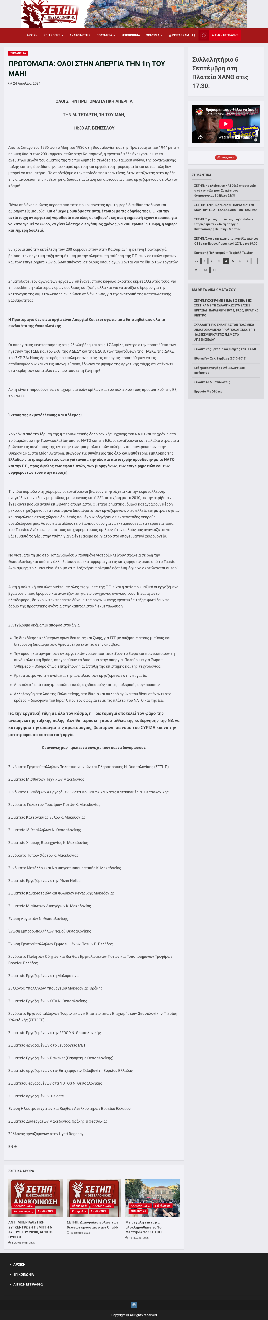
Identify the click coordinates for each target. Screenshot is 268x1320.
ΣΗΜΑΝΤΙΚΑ (18, 53)
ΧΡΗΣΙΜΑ (152, 35)
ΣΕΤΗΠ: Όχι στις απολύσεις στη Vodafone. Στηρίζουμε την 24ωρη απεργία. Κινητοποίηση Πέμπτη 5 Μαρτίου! (224, 224)
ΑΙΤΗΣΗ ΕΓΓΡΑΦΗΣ (225, 35)
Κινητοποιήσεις (23, 1211)
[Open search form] (193, 35)
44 (205, 270)
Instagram (180, 35)
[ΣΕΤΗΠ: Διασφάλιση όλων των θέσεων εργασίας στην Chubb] (94, 1198)
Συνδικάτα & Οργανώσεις (212, 382)
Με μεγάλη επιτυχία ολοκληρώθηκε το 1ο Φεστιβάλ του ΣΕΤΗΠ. (144, 1227)
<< (196, 261)
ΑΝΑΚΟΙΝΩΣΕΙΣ (80, 35)
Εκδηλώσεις (162, 1205)
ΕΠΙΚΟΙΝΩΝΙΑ (130, 35)
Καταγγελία (79, 1211)
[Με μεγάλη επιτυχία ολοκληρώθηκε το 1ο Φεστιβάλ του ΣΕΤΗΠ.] (152, 1198)
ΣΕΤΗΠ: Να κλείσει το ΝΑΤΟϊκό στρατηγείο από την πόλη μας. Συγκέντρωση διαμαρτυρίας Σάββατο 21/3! (225, 190)
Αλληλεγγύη (79, 1205)
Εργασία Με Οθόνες (208, 391)
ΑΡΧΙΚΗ (32, 35)
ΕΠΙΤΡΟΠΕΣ (52, 35)
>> (214, 270)
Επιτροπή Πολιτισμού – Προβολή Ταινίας (223, 252)
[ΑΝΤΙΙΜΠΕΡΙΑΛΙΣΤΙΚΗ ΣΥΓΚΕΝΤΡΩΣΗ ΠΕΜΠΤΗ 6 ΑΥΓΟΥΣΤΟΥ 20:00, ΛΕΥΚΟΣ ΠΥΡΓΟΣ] (35, 1198)
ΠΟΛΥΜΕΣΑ (104, 35)
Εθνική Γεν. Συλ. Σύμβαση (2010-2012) (220, 358)
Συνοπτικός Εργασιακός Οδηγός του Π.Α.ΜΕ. (226, 349)
